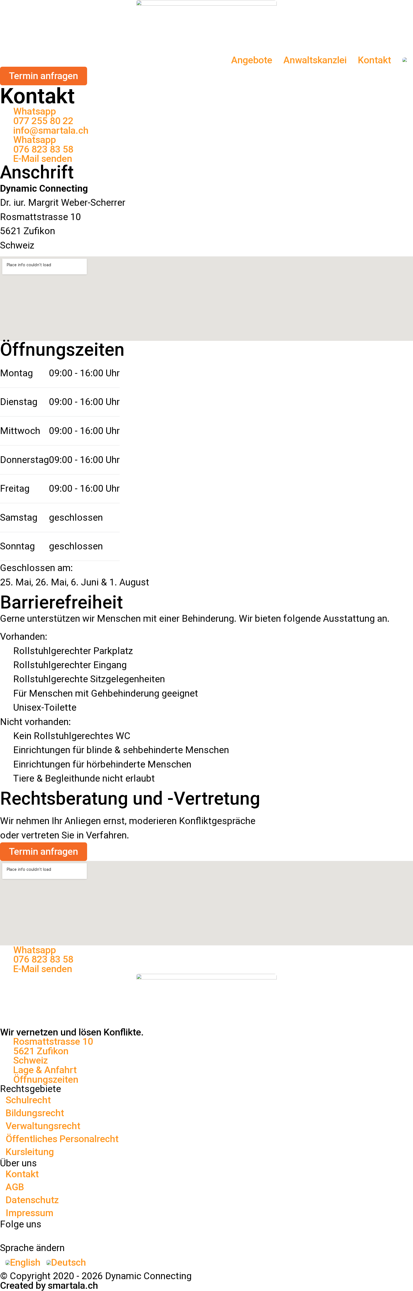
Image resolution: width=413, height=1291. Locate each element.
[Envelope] (314, 1234)
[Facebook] (5, 1234)
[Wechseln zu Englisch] (405, 60)
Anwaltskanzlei (315, 60)
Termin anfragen (43, 851)
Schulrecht (28, 1100)
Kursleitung (30, 1151)
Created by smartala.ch (49, 1285)
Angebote (251, 60)
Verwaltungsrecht (43, 1125)
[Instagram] (108, 1234)
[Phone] (211, 1234)
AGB (15, 1187)
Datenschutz (32, 1199)
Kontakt (374, 60)
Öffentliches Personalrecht (62, 1138)
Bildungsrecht (35, 1112)
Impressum (29, 1212)
